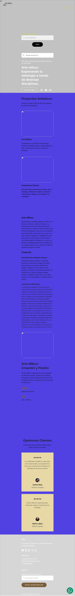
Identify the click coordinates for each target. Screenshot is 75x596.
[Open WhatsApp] (70, 590)
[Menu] (71, 8)
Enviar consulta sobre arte (34, 585)
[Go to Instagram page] (42, 90)
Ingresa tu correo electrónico (31, 574)
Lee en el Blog (30, 90)
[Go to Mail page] (50, 90)
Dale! (37, 44)
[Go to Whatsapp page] (36, 550)
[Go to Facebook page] (22, 550)
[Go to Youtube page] (47, 90)
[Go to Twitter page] (32, 550)
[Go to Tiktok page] (29, 550)
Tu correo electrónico (28, 34)
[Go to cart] (67, 7)
